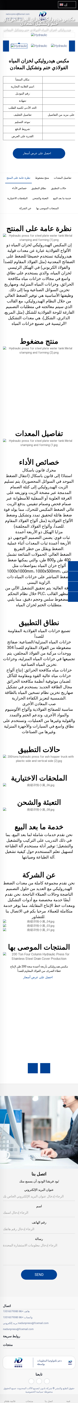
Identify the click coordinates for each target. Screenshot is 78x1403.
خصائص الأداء (19, 188)
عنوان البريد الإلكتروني (39, 1190)
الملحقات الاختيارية (17, 198)
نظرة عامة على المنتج (18, 177)
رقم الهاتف (39, 1222)
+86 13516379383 (13, 1311)
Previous (6, 46)
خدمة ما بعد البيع (62, 198)
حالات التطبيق (58, 188)
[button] (33, 1068)
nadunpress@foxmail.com (18, 14)
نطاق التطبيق (38, 188)
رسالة (39, 1239)
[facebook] (46, 1381)
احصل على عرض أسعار (37, 153)
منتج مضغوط (42, 177)
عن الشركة (25, 208)
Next (72, 46)
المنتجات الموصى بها (47, 208)
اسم (39, 1206)
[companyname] (57, 16)
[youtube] (31, 1381)
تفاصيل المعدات (62, 177)
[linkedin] (39, 1381)
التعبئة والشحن (40, 198)
